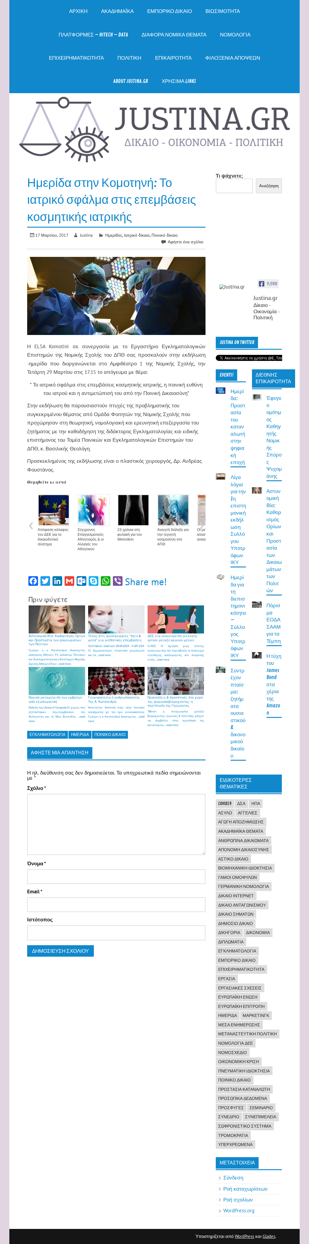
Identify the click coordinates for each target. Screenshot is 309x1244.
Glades (269, 1236)
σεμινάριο (261, 1107)
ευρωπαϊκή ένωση (237, 997)
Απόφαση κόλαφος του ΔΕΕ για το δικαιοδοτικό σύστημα (53, 537)
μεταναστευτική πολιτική (247, 1034)
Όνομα (36, 863)
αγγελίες (247, 813)
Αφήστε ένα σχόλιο (185, 242)
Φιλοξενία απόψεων (232, 58)
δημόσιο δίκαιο (235, 923)
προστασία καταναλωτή (244, 1089)
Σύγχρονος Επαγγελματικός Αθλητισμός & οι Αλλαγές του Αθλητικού (91, 539)
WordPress (244, 1236)
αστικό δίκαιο (233, 859)
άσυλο (225, 813)
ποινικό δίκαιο (110, 734)
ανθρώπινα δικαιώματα (243, 840)
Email (34, 891)
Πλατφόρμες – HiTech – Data (93, 35)
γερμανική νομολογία (243, 886)
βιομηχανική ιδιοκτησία (245, 868)
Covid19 (224, 803)
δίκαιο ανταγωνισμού (242, 905)
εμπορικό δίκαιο (237, 960)
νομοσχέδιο (232, 1052)
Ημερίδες (113, 235)
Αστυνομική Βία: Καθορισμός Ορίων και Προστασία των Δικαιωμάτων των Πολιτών (274, 541)
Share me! (146, 581)
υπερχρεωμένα (235, 1144)
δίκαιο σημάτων (235, 914)
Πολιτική (129, 58)
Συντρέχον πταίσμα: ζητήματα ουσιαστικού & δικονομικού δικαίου (238, 713)
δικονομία (258, 932)
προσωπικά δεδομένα (242, 1098)
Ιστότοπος (40, 919)
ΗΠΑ (255, 803)
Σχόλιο (36, 788)
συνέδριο (228, 1116)
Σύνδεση (233, 1177)
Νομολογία (235, 35)
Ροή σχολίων (238, 1199)
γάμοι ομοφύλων (237, 877)
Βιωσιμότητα (222, 11)
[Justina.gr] (234, 287)
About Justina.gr (130, 81)
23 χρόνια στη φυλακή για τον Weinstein (129, 534)
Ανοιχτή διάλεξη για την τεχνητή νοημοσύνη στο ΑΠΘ (173, 537)
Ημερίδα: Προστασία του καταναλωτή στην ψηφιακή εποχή (238, 427)
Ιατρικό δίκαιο (137, 235)
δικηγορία (229, 932)
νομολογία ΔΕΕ (235, 1043)
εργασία (226, 978)
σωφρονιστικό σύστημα (244, 1126)
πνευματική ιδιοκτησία (244, 1071)
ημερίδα (80, 734)
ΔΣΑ (241, 803)
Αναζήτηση (269, 186)
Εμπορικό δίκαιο (169, 11)
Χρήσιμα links (179, 81)
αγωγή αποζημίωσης (241, 822)
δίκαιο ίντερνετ (236, 895)
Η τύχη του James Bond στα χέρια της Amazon (273, 684)
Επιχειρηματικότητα (76, 58)
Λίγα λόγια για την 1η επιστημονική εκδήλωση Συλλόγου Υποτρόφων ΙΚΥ (238, 520)
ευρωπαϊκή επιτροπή (241, 1006)
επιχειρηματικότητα (241, 969)
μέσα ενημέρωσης (239, 1025)
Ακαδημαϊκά (117, 11)
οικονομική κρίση (238, 1061)
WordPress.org (238, 1210)
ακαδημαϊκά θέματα (240, 831)
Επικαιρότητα (173, 58)
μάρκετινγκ (256, 1015)
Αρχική (78, 11)
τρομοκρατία (233, 1135)
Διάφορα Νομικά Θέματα (174, 35)
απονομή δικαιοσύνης (243, 849)
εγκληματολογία (47, 734)
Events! (227, 375)
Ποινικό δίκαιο (164, 235)
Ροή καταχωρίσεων (245, 1189)
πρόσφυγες (231, 1107)
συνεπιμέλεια (260, 1116)
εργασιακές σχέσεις (240, 988)
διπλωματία (231, 942)
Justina (86, 235)
